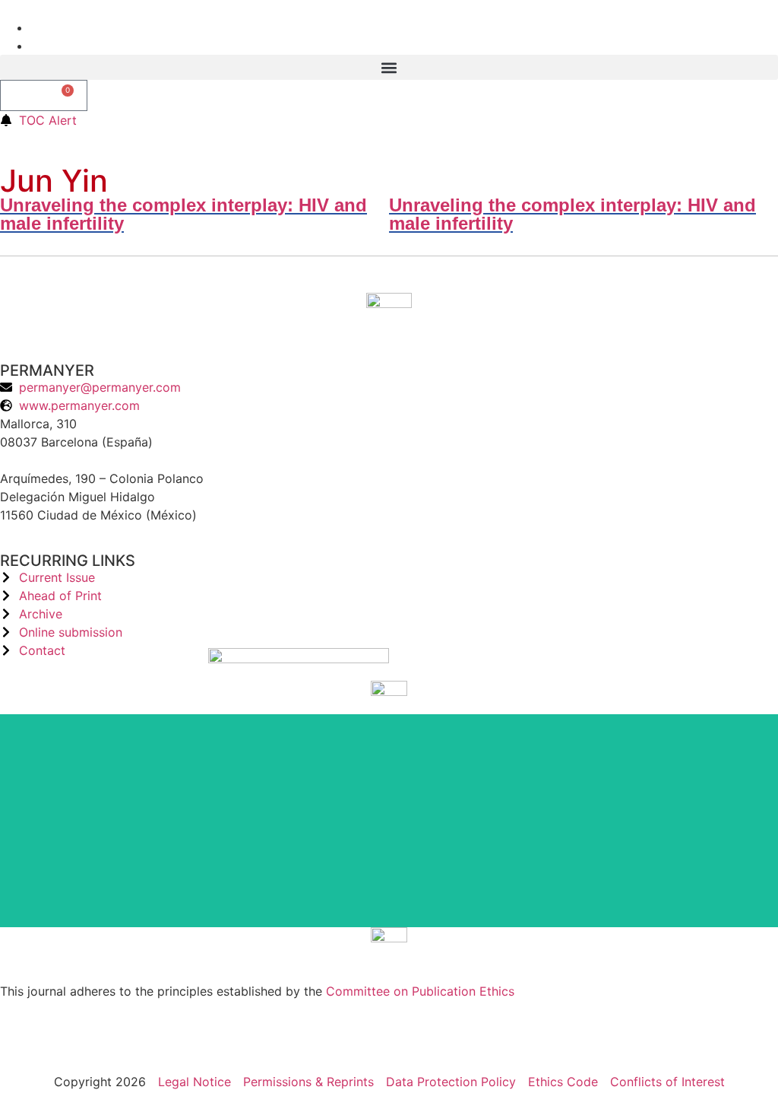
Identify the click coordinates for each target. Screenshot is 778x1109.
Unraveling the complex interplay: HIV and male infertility (183, 214)
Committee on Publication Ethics (420, 991)
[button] (389, 67)
